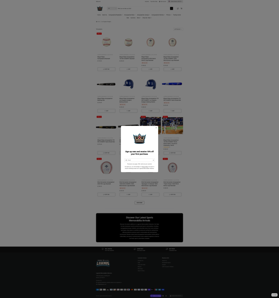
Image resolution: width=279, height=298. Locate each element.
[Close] (156, 127)
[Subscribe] (153, 160)
